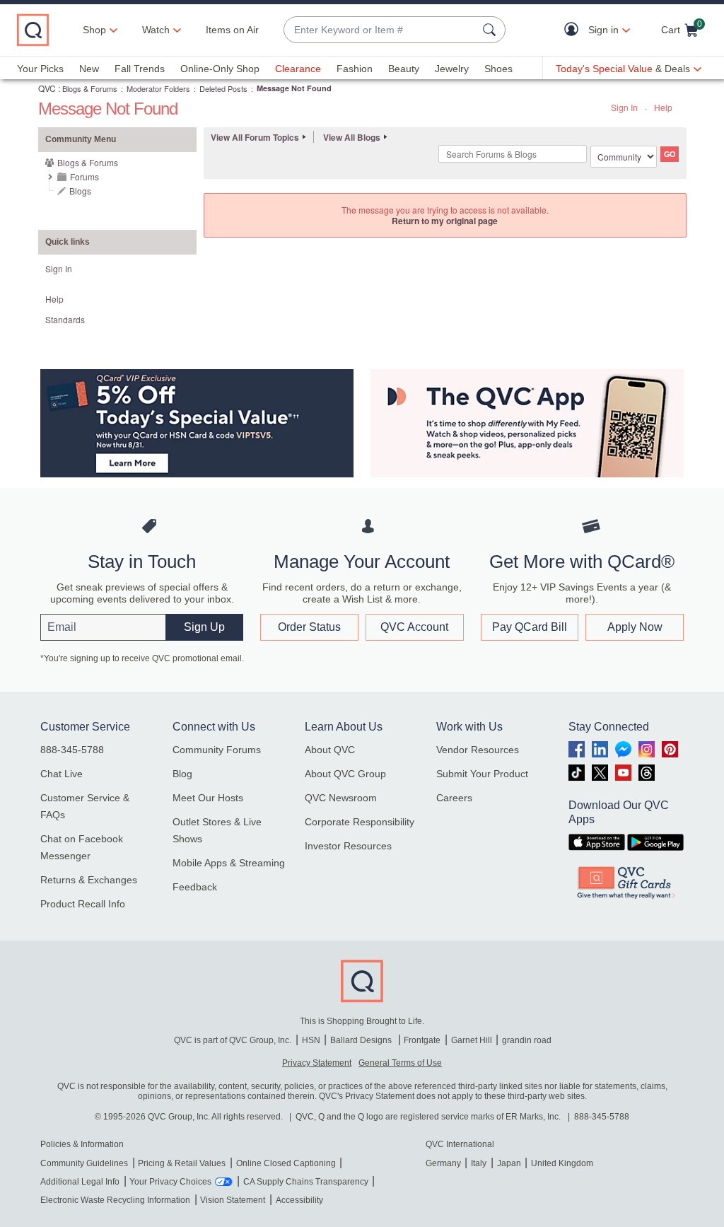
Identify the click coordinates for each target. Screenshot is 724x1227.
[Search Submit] (491, 29)
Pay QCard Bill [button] (529, 627)
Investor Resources (348, 845)
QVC (47, 88)
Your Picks (40, 68)
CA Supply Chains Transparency (305, 1182)
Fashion (355, 68)
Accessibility (299, 1200)
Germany (443, 1163)
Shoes (498, 68)
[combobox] (380, 30)
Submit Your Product (482, 773)
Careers (454, 797)
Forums (84, 176)
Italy (478, 1163)
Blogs (80, 191)
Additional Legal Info (79, 1182)
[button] (574, 30)
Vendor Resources (477, 749)
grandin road (526, 1040)
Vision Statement (232, 1200)
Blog (182, 773)
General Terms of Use (400, 1063)
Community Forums (217, 749)
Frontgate (422, 1040)
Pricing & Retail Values (182, 1163)
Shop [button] (94, 29)
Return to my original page (445, 220)
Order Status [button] (309, 627)
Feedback (195, 886)
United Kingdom (562, 1163)
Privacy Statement (316, 1063)
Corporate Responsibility (359, 821)
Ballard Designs (362, 1040)
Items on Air (232, 29)
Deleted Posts (223, 88)
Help (663, 107)
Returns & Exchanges (88, 879)
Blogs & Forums (89, 88)
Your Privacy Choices (170, 1182)
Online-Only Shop (219, 68)
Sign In (624, 107)
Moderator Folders (158, 88)
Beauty (403, 68)
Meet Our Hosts (208, 797)
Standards (65, 319)
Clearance (298, 68)
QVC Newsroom (341, 797)
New (89, 68)
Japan (509, 1163)
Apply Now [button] (634, 627)
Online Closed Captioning (286, 1163)
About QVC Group (345, 773)
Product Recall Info (82, 903)
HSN (311, 1040)
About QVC (330, 749)
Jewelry (452, 68)
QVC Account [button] (414, 627)
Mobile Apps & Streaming (229, 862)
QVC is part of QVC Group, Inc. (232, 1040)
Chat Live (61, 773)
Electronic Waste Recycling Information (115, 1200)
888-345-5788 (72, 749)
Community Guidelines (84, 1163)
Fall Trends (140, 68)
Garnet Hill (471, 1040)
